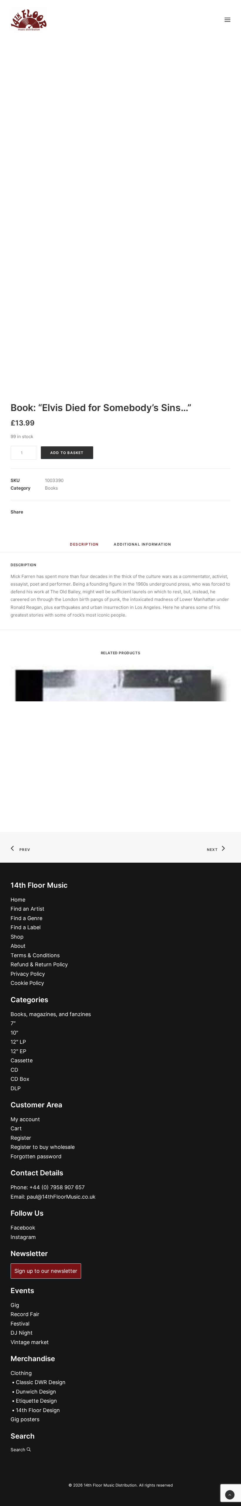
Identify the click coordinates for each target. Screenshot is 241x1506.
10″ (14, 1033)
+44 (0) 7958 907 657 (57, 1187)
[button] (227, 19)
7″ (13, 1023)
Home (18, 900)
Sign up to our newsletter (45, 1271)
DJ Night (22, 1333)
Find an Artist (27, 909)
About (18, 946)
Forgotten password (36, 1156)
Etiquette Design (36, 1401)
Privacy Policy (28, 974)
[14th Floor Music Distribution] (29, 20)
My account (25, 1119)
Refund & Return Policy (39, 964)
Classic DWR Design (41, 1382)
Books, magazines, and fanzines (51, 1014)
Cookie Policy (27, 983)
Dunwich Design (36, 1392)
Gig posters (25, 1419)
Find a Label (26, 927)
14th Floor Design (38, 1410)
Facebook (23, 1228)
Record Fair (25, 1314)
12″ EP (18, 1051)
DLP (16, 1088)
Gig (15, 1305)
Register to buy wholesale (43, 1147)
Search (18, 1449)
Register (21, 1138)
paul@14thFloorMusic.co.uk (61, 1197)
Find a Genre (26, 918)
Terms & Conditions (35, 955)
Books (51, 488)
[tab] (142, 546)
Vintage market (30, 1342)
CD (14, 1070)
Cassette (22, 1060)
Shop (17, 937)
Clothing (21, 1373)
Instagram (23, 1237)
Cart (16, 1128)
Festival (20, 1324)
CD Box (20, 1079)
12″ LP (18, 1042)
